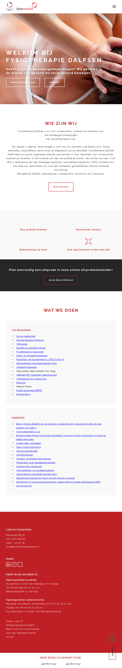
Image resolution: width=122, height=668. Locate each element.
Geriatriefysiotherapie (26, 367)
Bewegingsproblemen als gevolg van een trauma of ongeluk (45, 478)
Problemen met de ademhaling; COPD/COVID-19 (40, 359)
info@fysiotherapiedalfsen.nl (23, 547)
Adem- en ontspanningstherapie (31, 355)
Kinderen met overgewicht (29, 466)
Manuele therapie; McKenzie (30, 340)
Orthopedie (21, 344)
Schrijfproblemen (24, 455)
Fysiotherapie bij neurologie (29, 352)
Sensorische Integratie (26, 451)
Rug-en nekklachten (26, 336)
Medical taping (23, 394)
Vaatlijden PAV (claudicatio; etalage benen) (36, 375)
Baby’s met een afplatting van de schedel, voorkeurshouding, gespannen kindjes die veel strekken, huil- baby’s (58, 426)
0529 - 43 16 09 (15, 543)
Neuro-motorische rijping (28, 447)
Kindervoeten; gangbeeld (28, 443)
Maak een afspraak (23, 82)
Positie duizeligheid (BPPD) (29, 390)
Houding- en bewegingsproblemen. (33, 459)
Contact (54, 82)
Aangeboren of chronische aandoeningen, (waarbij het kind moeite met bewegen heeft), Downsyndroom (58, 484)
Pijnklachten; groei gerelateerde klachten (35, 462)
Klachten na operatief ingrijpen (31, 348)
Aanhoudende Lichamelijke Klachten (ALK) (36, 363)
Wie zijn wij (61, 187)
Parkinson (21, 383)
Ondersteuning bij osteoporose (31, 379)
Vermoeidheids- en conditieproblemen (35, 470)
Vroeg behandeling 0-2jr (28, 432)
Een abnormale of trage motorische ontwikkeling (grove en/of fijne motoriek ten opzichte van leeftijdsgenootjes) (61, 437)
